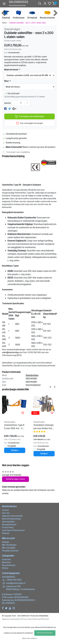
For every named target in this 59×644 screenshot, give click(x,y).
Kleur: (7, 81)
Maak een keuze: (12, 69)
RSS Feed (45, 619)
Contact (5, 510)
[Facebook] (5, 108)
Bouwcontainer (47, 17)
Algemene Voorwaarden (12, 515)
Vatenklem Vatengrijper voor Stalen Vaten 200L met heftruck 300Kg (44, 426)
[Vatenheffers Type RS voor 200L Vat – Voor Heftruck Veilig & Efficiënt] (14, 404)
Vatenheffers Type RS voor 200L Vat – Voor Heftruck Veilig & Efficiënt (14, 426)
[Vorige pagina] (50, 386)
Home (4, 23)
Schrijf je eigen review (12, 40)
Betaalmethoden (9, 524)
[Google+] (14, 108)
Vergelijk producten (10, 550)
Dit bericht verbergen (45, 633)
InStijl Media (43, 616)
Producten (6, 559)
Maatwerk (6, 562)
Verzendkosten (14, 52)
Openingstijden (8, 521)
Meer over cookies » (29, 638)
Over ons (6, 513)
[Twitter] (9, 108)
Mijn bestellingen (9, 544)
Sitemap (5, 533)
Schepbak (32, 17)
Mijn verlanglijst (8, 547)
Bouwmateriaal (8, 565)
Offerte (5, 568)
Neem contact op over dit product (39, 147)
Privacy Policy (8, 527)
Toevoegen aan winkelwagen (31, 116)
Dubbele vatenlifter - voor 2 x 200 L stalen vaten (27, 23)
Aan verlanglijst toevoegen (31, 123)
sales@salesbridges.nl (11, 352)
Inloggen (5, 542)
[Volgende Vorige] (54, 386)
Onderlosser (19, 17)
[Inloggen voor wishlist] (22, 412)
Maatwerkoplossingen (11, 518)
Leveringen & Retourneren (13, 530)
